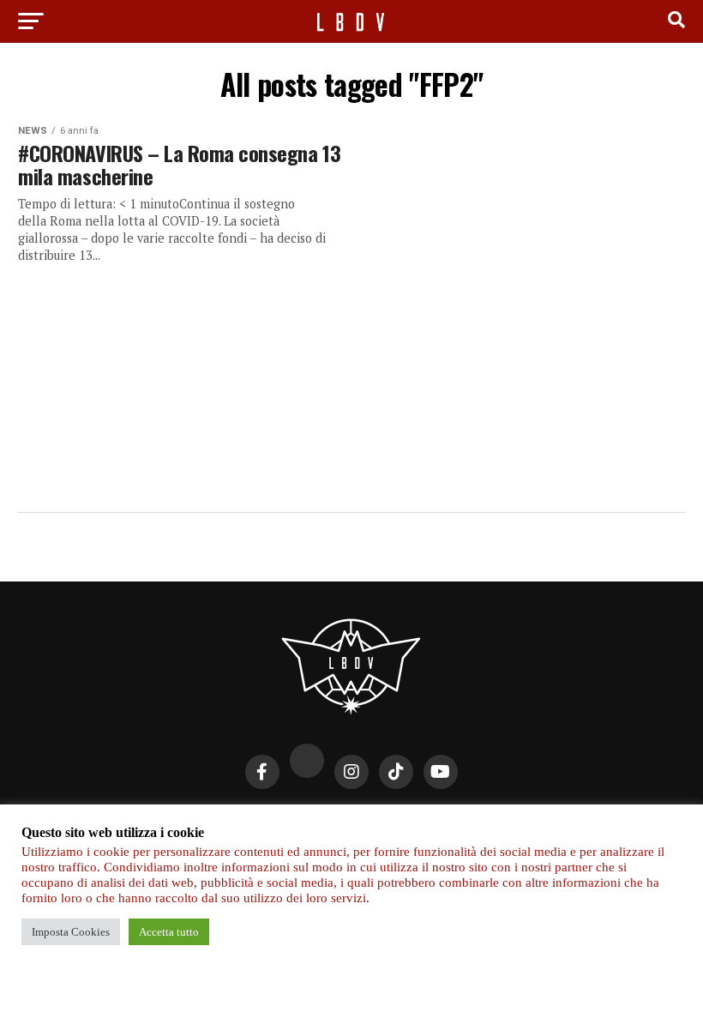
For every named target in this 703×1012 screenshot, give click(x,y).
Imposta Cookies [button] (71, 931)
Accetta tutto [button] (169, 931)
